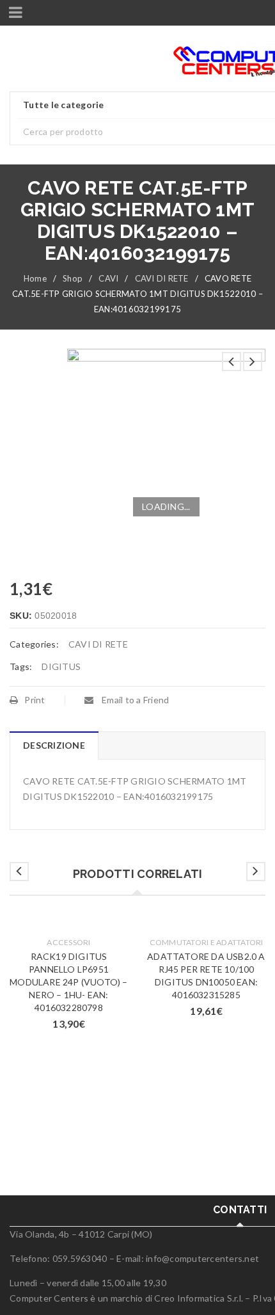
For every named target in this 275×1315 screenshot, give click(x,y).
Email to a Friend (134, 699)
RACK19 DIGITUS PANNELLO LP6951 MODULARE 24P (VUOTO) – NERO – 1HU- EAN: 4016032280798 (68, 982)
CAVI (108, 278)
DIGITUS (61, 666)
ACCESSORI (68, 942)
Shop (72, 278)
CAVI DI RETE (162, 278)
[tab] (54, 745)
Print (34, 699)
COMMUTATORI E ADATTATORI (206, 942)
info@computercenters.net (202, 1258)
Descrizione (54, 745)
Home (35, 278)
